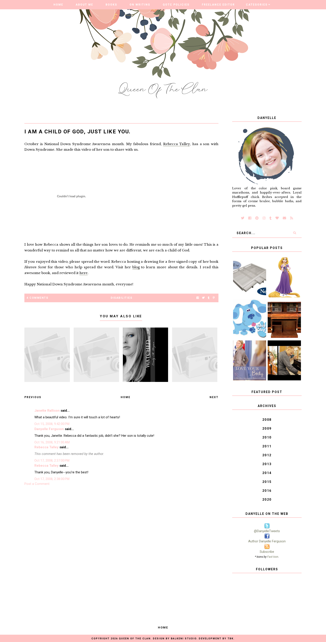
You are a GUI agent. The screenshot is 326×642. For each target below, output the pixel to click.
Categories (256, 4)
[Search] (294, 233)
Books (111, 4)
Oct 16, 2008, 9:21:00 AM (52, 442)
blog (136, 267)
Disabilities (121, 297)
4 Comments (37, 297)
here (83, 273)
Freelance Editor (218, 4)
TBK (231, 638)
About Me (84, 4)
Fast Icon (272, 556)
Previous (32, 397)
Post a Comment (36, 484)
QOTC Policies (176, 4)
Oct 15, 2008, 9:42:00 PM (51, 424)
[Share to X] (203, 298)
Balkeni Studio (183, 638)
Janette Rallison (47, 411)
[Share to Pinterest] (214, 298)
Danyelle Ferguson (49, 429)
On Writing (140, 4)
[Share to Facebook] (197, 298)
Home (58, 4)
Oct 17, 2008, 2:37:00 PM (51, 460)
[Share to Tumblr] (209, 298)
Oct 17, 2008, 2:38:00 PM (51, 479)
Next (214, 397)
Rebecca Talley (176, 144)
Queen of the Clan (135, 638)
